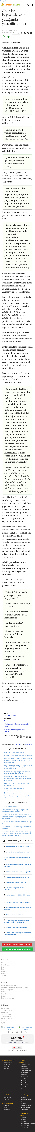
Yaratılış (3, 975)
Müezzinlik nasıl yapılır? (10, 806)
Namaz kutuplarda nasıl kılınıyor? (17, 877)
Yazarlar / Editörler (7, 1010)
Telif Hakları (5, 1021)
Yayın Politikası (6, 1016)
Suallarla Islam (24, 1068)
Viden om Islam (24, 1076)
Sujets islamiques (25, 1088)
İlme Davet (6, 1068)
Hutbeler (4, 994)
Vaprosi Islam (24, 1074)
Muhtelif (4, 973)
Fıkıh (2, 963)
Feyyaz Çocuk (24, 1109)
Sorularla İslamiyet (10, 715)
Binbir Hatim (6, 1066)
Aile (5, 721)
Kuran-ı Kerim (7, 1064)
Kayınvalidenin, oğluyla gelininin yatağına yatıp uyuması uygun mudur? (17, 772)
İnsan (3, 967)
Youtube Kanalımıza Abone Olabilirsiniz (18, 944)
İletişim (3, 1023)
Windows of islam (25, 1084)
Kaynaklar (4, 1012)
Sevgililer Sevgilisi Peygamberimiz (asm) (14, 987)
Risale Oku (6, 1099)
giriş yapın (18, 744)
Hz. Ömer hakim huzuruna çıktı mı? (18, 902)
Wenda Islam (24, 1080)
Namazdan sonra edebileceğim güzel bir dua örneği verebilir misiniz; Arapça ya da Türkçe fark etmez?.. (17, 816)
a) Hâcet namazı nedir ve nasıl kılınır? (18, 852)
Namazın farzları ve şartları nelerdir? (18, 846)
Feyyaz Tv (6, 1105)
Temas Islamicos (25, 1082)
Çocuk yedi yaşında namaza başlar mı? (16, 793)
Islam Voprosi (24, 1066)
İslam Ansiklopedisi (7, 998)
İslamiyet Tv (7, 1109)
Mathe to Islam (24, 1086)
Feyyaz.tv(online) (25, 1125)
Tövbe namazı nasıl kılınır (14, 915)
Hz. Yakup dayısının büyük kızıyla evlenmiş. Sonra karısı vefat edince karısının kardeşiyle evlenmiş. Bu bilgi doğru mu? (16, 833)
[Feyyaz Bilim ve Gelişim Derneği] (17, 1038)
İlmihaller (4, 996)
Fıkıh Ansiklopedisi (7, 989)
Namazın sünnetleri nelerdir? (16, 882)
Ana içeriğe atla (5, 1)
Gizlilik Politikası (6, 1018)
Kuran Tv (6, 1107)
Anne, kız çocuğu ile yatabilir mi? (14, 752)
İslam (3, 969)
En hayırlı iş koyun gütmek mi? (16, 927)
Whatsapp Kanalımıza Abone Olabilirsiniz (18, 949)
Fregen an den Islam (26, 1070)
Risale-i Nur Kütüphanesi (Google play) (26, 1099)
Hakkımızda (5, 1008)
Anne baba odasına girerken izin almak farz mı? (18, 797)
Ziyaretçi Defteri (6, 1014)
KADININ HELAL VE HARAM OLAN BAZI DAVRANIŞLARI (17, 784)
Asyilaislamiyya (24, 1072)
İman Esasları (5, 965)
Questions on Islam (25, 1064)
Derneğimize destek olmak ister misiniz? (17, 1042)
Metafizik (4, 971)
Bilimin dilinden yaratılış (8, 985)
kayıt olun (28, 744)
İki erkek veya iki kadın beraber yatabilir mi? (18, 755)
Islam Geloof (24, 1078)
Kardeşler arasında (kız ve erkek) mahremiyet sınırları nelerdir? (14, 789)
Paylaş (17, 33)
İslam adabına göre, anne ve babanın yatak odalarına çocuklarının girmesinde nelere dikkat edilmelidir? (18, 760)
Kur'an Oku (23, 1117)
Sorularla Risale (7, 1097)
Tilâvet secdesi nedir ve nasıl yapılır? (18, 872)
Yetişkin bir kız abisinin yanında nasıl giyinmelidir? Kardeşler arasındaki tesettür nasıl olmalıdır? (17, 778)
